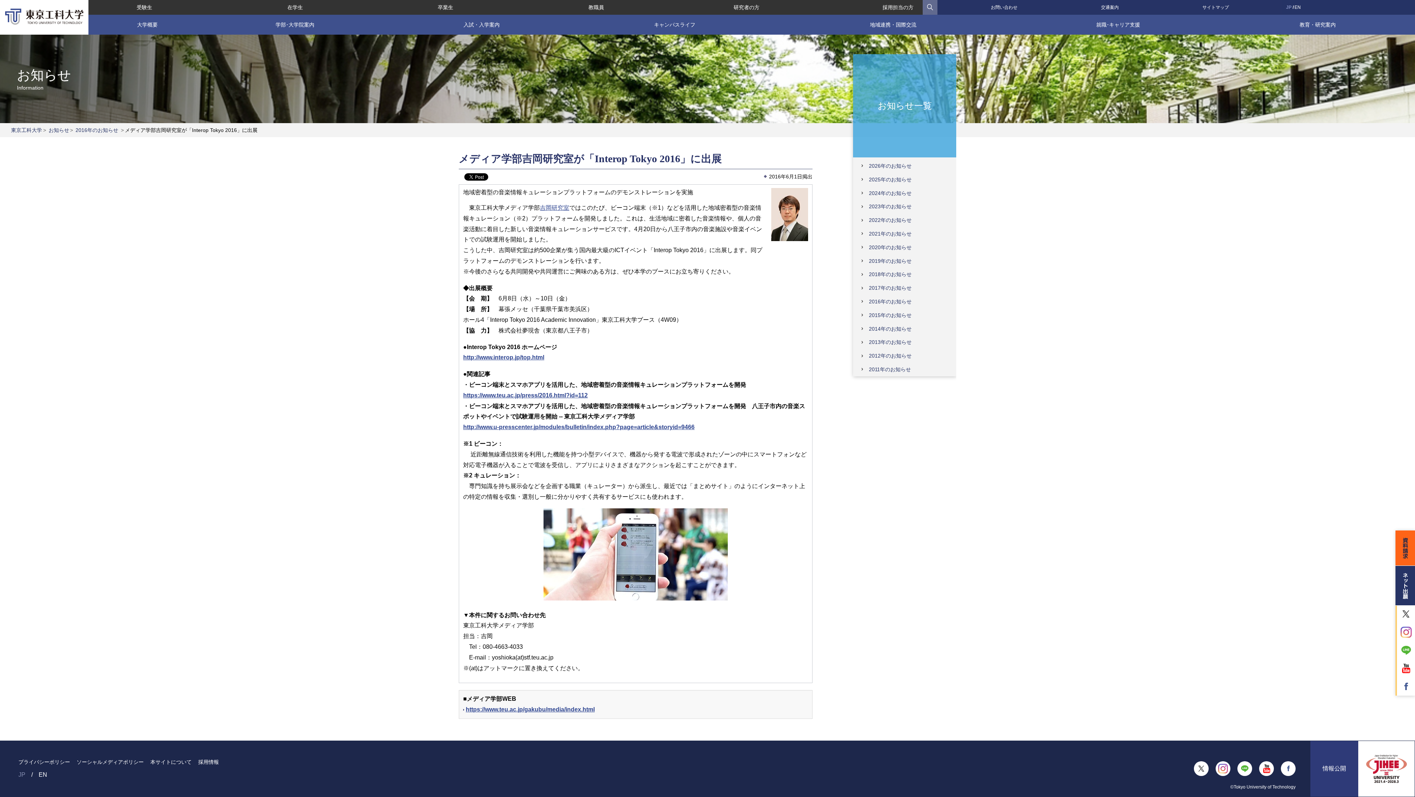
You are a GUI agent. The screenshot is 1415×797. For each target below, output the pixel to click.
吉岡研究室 (554, 208)
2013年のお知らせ (890, 342)
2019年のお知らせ (890, 261)
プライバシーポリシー (44, 762)
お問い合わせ (1004, 7)
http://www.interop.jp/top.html (503, 357)
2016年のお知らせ (97, 130)
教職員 (596, 7)
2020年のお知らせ (890, 247)
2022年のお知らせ (890, 220)
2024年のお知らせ (890, 193)
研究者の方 (746, 7)
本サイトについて (171, 762)
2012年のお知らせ (890, 356)
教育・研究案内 (1318, 25)
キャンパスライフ (674, 25)
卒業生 (445, 7)
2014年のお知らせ (890, 329)
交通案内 (1110, 7)
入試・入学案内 (482, 25)
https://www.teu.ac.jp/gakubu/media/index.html (530, 709)
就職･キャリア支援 (1118, 25)
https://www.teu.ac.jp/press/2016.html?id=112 (525, 395)
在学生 (295, 7)
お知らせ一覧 (905, 105)
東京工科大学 (26, 130)
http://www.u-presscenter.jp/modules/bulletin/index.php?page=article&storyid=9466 (579, 427)
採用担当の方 (898, 7)
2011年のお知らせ (890, 369)
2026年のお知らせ (890, 166)
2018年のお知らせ (890, 274)
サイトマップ (1215, 7)
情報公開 (1334, 768)
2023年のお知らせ (890, 206)
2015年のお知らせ (890, 315)
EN (1298, 7)
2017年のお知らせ (890, 288)
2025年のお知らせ (890, 179)
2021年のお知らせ (890, 234)
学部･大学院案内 (295, 25)
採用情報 (208, 762)
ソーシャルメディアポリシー (110, 762)
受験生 (144, 7)
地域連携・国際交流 (893, 25)
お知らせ (59, 130)
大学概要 (147, 25)
